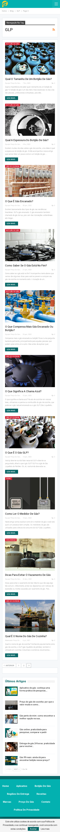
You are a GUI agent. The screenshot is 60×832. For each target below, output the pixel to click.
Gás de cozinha (12, 166)
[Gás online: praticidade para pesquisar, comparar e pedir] (11, 733)
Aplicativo (21, 786)
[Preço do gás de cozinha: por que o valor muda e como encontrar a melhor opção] (11, 705)
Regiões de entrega (18, 794)
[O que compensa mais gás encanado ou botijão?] (30, 306)
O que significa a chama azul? (23, 391)
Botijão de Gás (12, 44)
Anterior (9, 666)
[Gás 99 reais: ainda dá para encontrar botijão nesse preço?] (11, 760)
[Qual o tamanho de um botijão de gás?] (30, 59)
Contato (45, 801)
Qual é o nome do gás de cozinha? (26, 636)
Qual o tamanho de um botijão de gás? (28, 79)
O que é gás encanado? (19, 201)
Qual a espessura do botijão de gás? (26, 140)
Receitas (41, 794)
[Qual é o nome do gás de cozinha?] (30, 616)
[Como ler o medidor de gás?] (30, 493)
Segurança (11, 540)
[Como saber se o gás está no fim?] (30, 245)
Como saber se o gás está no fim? (26, 265)
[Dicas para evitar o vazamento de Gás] (30, 555)
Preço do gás (26, 801)
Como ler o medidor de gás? (22, 513)
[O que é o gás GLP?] (30, 432)
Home (5, 786)
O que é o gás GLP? (17, 452)
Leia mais (45, 829)
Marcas (7, 801)
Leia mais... (11, 98)
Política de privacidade (26, 809)
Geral (8, 479)
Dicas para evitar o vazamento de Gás (28, 574)
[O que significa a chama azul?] (30, 371)
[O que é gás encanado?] (30, 181)
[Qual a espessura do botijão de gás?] (30, 120)
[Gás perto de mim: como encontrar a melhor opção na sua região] (11, 719)
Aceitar (33, 829)
